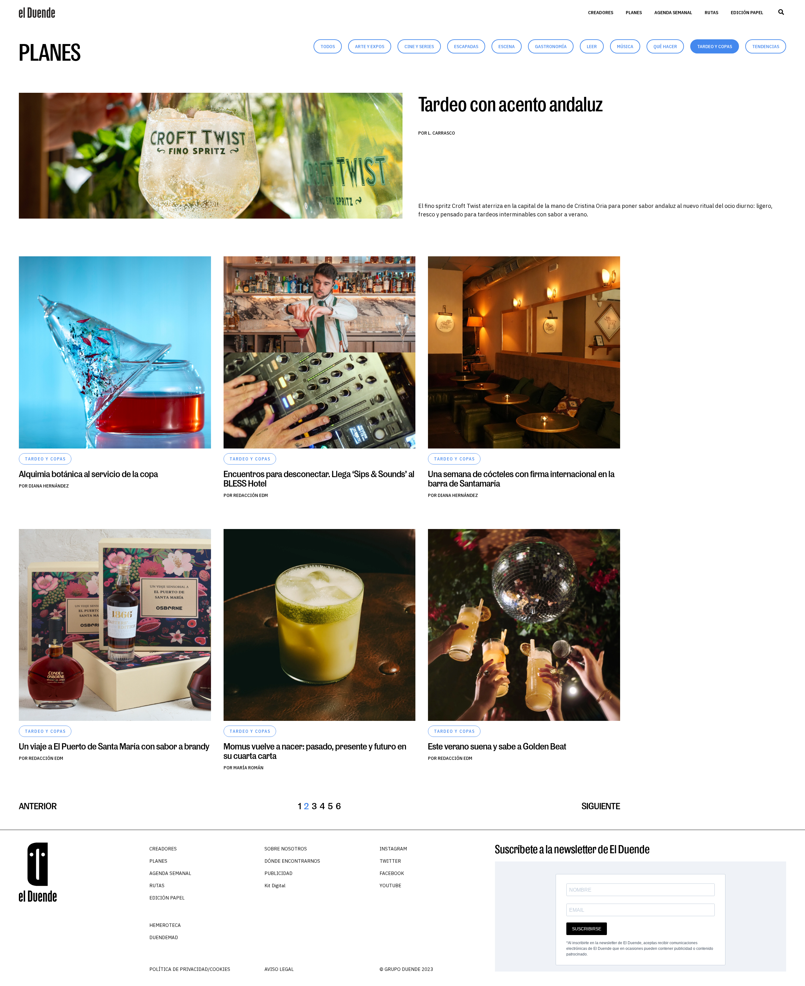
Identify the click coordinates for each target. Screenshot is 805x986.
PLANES (634, 12)
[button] (781, 12)
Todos (327, 46)
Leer (592, 46)
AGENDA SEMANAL (673, 12)
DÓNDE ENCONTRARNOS (292, 861)
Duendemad (163, 937)
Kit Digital (275, 886)
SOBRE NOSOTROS (285, 849)
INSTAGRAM (393, 849)
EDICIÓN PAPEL (747, 12)
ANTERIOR (38, 806)
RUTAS (711, 12)
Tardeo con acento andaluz (510, 104)
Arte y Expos (369, 46)
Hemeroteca (165, 925)
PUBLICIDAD (278, 873)
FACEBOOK (392, 873)
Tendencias (765, 46)
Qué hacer (665, 46)
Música (625, 46)
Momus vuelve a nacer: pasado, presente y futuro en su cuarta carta (315, 751)
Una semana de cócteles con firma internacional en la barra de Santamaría (521, 478)
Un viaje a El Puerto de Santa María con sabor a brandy (114, 746)
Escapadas (466, 46)
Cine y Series (419, 46)
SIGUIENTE (601, 806)
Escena (506, 46)
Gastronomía (551, 46)
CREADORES (600, 12)
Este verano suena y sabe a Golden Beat (497, 746)
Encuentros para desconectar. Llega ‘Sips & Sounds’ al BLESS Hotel (319, 478)
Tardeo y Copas (714, 46)
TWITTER (390, 861)
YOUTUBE (390, 886)
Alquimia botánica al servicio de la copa (88, 474)
